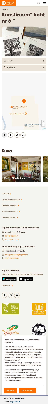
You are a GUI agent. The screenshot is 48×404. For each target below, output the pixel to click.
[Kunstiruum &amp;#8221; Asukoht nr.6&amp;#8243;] (24, 101)
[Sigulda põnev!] (21, 3)
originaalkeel (15, 402)
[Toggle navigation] (45, 3)
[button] (43, 121)
